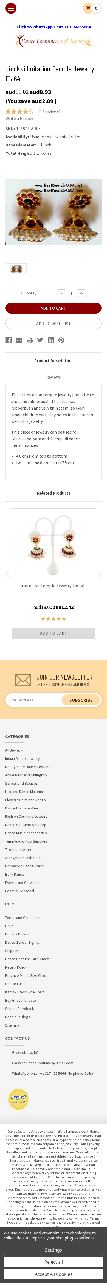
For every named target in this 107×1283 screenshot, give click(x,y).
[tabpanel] (53, 574)
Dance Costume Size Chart (27, 958)
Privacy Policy (16, 934)
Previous (7, 574)
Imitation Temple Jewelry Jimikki (53, 585)
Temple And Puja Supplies (26, 841)
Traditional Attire (18, 849)
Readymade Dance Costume (28, 766)
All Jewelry (14, 750)
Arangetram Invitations (24, 857)
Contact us (14, 983)
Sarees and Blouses (21, 783)
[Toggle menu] (10, 8)
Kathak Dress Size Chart (24, 992)
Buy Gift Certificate (20, 1000)
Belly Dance (14, 874)
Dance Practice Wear (22, 808)
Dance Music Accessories (26, 832)
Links (9, 925)
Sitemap (12, 1025)
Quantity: (29, 293)
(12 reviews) (49, 111)
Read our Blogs (17, 1016)
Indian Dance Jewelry (22, 758)
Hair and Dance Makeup (24, 791)
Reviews (53, 377)
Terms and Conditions (23, 917)
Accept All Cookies (53, 1274)
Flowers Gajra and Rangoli (26, 799)
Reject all (53, 1262)
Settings (53, 1250)
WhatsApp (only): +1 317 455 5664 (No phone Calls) (52, 1073)
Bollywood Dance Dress (24, 866)
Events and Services (22, 882)
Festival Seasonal (19, 890)
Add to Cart (53, 633)
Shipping (12, 950)
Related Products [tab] (53, 493)
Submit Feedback (19, 1008)
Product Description (53, 360)
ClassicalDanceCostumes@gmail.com (42, 1062)
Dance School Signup (22, 942)
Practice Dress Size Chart (26, 975)
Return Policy (16, 967)
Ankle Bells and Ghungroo (26, 775)
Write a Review (19, 118)
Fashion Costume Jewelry (26, 816)
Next (100, 574)
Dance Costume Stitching (25, 824)
